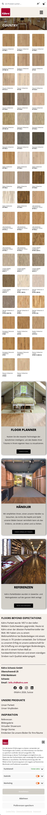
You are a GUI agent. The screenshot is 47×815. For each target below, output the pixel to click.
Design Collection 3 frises (23, 290)
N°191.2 (5, 229)
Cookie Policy (10, 811)
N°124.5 (34, 89)
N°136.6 (34, 188)
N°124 (19, 89)
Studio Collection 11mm (22, 331)
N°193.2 (19, 250)
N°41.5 (5, 292)
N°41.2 (19, 271)
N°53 (4, 355)
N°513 (19, 334)
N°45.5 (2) (35, 313)
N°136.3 (34, 168)
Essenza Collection (8, 49)
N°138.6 (19, 207)
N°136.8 (5, 207)
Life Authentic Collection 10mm (37, 206)
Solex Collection (7, 167)
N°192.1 (19, 229)
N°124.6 (5, 109)
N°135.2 (19, 129)
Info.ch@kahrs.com (18, 682)
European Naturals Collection (8, 331)
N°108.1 (5, 50)
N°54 (18, 355)
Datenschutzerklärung (24, 811)
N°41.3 (34, 271)
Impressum (37, 811)
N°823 (4, 376)
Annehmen (23, 791)
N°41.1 (5, 271)
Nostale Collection (8, 127)
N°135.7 (34, 148)
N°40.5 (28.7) (36, 250)
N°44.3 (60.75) (7, 313)
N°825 (19, 376)
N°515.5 (34, 334)
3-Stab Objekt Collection (36, 248)
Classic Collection (37, 68)
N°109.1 (34, 50)
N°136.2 (19, 168)
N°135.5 (19, 148)
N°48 (4, 334)
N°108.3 (19, 50)
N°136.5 (19, 188)
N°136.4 (5, 188)
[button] (43, 742)
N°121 (34, 70)
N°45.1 (19, 313)
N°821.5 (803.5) (37, 355)
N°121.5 (5, 89)
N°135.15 (5, 129)
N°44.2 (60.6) (36, 292)
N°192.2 (34, 229)
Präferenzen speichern (24, 805)
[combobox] (14, 4)
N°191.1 (34, 208)
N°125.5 (34, 109)
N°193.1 (5, 250)
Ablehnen (23, 798)
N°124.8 (19, 109)
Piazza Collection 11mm (37, 352)
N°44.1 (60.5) (21, 292)
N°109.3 (19, 70)
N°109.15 (5, 70)
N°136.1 (5, 168)
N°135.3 (34, 129)
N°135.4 (5, 148)
